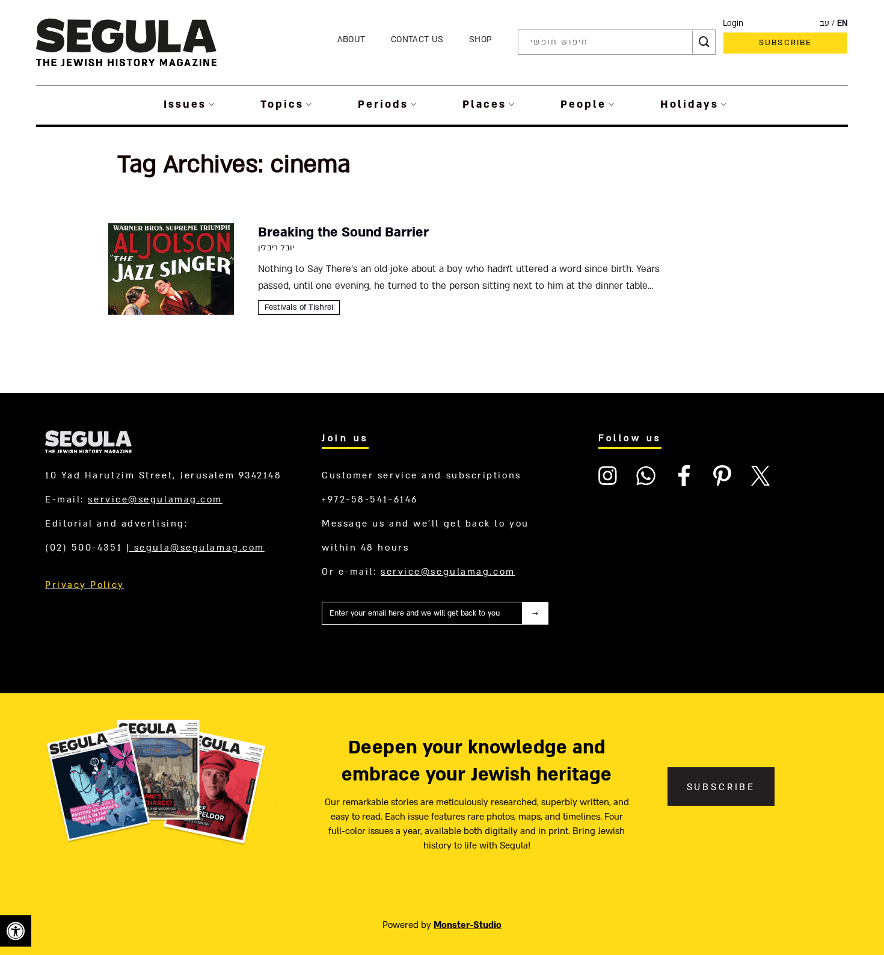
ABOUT (351, 39)
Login (733, 23)
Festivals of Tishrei (299, 307)
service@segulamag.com (155, 499)
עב (824, 23)
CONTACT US (417, 39)
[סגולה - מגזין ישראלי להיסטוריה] (126, 42)
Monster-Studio (468, 925)
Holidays (689, 104)
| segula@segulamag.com (195, 548)
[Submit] (704, 42)
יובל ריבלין (276, 248)
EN (842, 23)
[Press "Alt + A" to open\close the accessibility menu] (15, 931)
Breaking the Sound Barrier (343, 232)
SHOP (480, 39)
